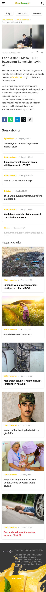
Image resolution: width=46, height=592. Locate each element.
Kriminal (7, 191)
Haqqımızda (17, 579)
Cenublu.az (16, 77)
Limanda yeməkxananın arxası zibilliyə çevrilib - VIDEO (20, 163)
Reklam (30, 579)
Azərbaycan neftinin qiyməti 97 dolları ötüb (21, 145)
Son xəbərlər (7, 20)
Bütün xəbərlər (22, 20)
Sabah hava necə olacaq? (18, 180)
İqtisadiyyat (9, 139)
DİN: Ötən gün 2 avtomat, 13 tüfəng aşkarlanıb (23, 197)
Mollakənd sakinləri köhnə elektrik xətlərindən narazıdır (23, 216)
